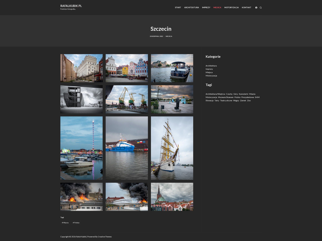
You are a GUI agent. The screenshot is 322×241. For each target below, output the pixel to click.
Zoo (249, 100)
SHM (257, 97)
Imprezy (206, 7)
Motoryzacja (231, 7)
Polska (76, 223)
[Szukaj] (261, 8)
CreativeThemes (105, 236)
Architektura (191, 7)
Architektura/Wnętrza (215, 94)
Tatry (216, 100)
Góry (235, 94)
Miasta (65, 223)
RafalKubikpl (71, 6)
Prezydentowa (247, 97)
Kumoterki (243, 94)
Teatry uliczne (226, 100)
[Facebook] (256, 8)
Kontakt (246, 7)
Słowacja (209, 100)
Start (178, 7)
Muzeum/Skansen (225, 97)
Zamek (243, 100)
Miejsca (217, 7)
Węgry (236, 100)
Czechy (229, 94)
